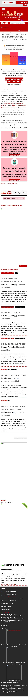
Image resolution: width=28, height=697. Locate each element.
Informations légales (5, 609)
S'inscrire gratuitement (14, 155)
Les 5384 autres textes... (20, 438)
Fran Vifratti (8, 412)
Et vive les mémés (14, 56)
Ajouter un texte (23, 265)
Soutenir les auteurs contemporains (14, 80)
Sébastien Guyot (10, 378)
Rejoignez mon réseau (11, 596)
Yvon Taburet (8, 285)
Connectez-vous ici (17, 84)
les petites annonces (9, 103)
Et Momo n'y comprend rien (22, 61)
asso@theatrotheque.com (7, 606)
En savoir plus (4, 625)
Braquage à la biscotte (6, 59)
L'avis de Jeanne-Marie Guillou (8, 584)
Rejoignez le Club (5, 692)
